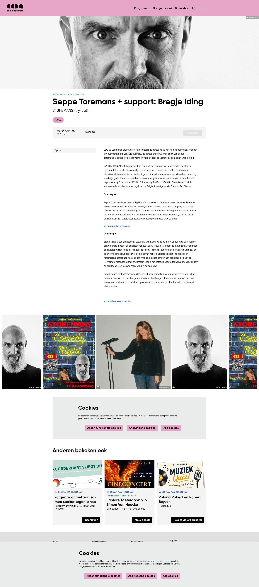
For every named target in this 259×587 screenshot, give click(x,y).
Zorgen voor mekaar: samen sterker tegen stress (75, 499)
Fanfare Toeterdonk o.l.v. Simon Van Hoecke (127, 502)
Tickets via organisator (187, 519)
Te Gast (58, 120)
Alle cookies (171, 427)
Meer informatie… (115, 419)
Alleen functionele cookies (104, 427)
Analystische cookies (142, 427)
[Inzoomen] (98, 387)
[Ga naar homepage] (15, 8)
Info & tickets (142, 519)
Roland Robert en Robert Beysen (180, 499)
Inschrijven (91, 519)
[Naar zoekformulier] (194, 8)
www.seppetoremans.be (117, 226)
